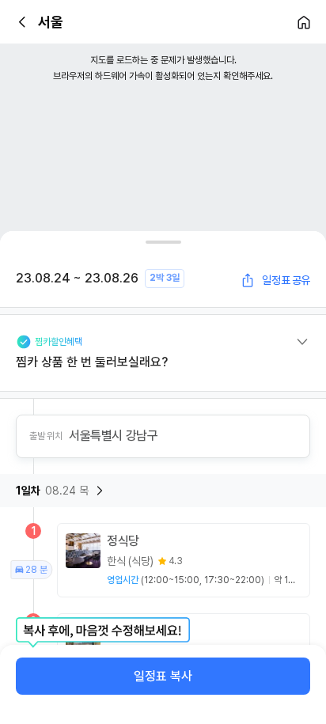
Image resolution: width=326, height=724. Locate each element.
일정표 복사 (163, 676)
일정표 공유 (286, 280)
